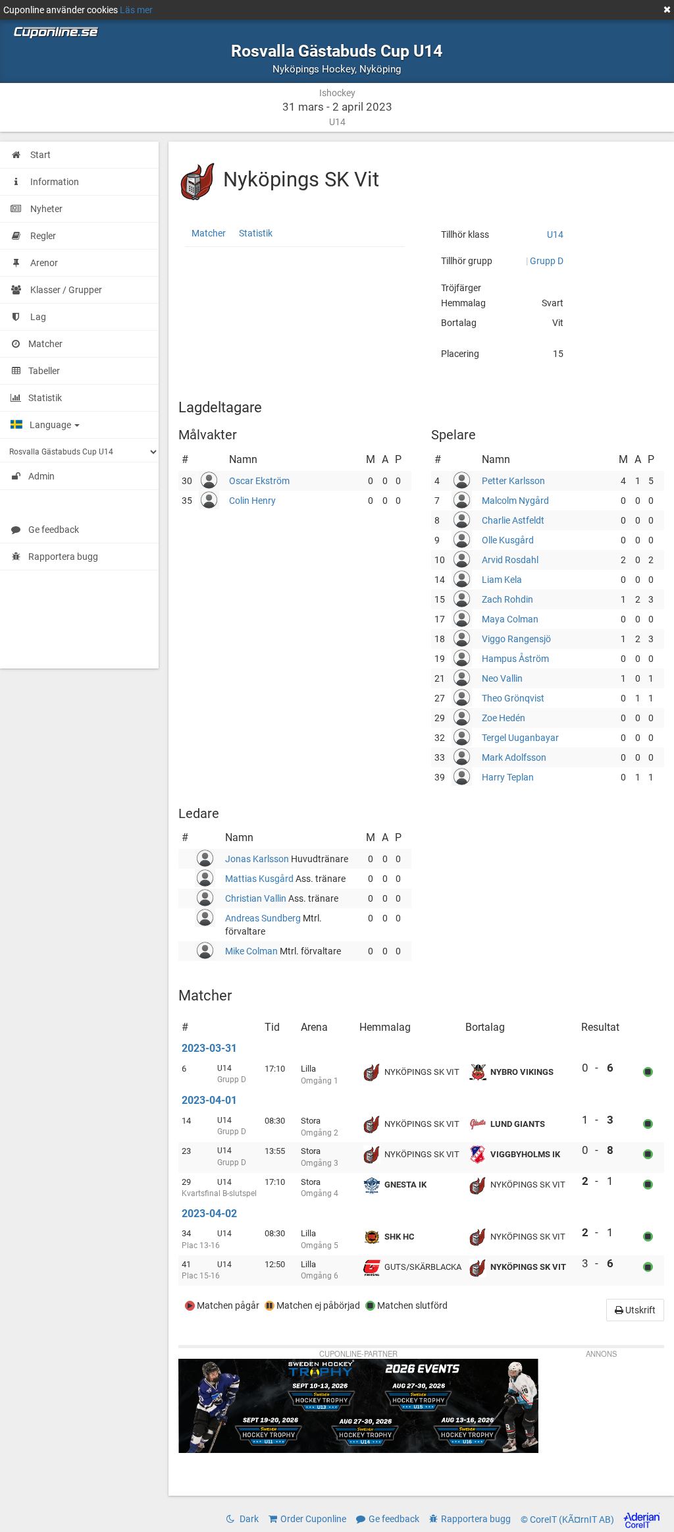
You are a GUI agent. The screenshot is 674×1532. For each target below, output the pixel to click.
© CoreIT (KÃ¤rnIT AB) (568, 1519)
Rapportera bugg (63, 556)
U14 (555, 234)
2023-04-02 (209, 1213)
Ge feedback (53, 529)
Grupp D (546, 261)
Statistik (255, 233)
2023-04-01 (209, 1100)
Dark (248, 1519)
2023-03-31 (209, 1048)
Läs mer (136, 10)
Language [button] (51, 425)
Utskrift (639, 1310)
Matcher (209, 233)
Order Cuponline (313, 1519)
